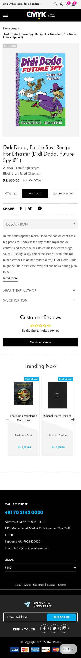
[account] (61, 5)
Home (18, 584)
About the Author (39, 291)
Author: (9, 168)
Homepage (10, 28)
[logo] (40, 15)
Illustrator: (11, 173)
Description (41, 224)
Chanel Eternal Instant (57, 416)
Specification (39, 300)
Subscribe (61, 617)
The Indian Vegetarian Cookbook (23, 418)
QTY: (8, 193)
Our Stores (38, 584)
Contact (62, 584)
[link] (56, 5)
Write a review (40, 342)
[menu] (5, 15)
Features (51, 584)
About (27, 584)
